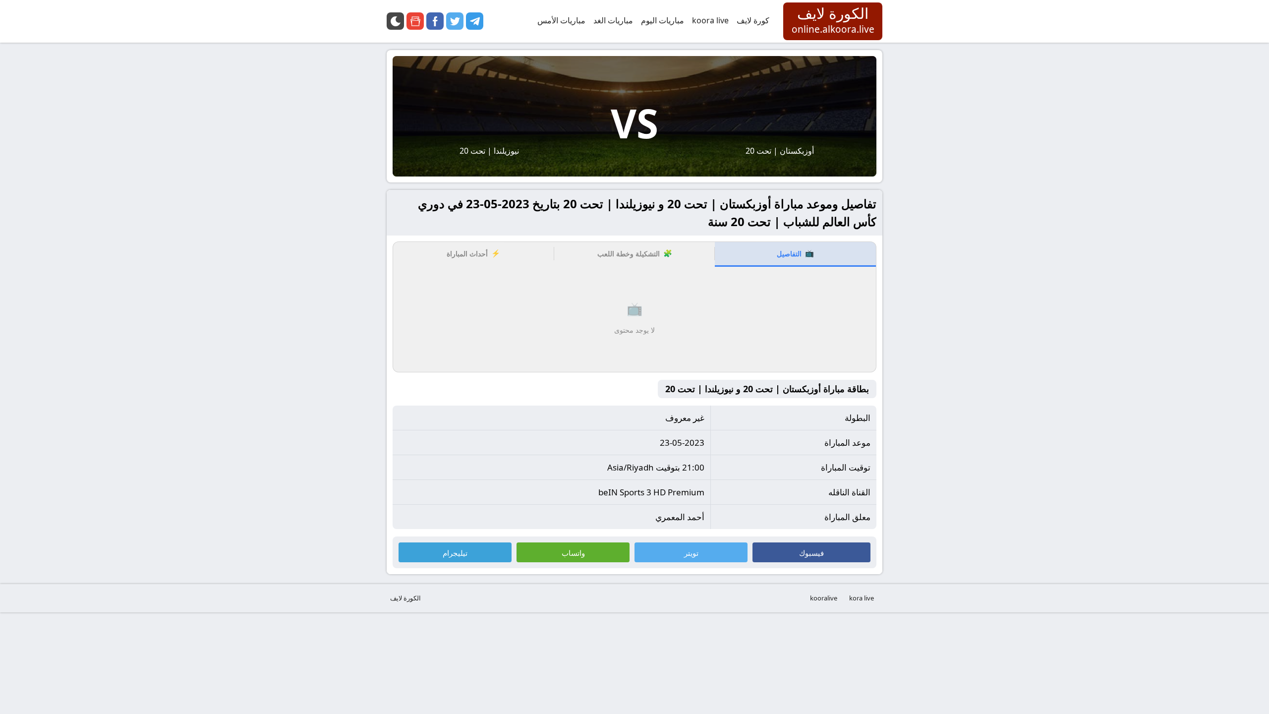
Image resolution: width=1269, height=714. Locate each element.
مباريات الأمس (561, 20)
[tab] (795, 254)
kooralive (823, 598)
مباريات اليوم (662, 20)
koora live (710, 20)
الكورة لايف (405, 598)
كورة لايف (753, 20)
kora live (861, 598)
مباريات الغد (613, 20)
